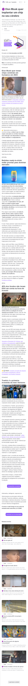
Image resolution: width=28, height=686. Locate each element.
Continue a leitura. (7, 280)
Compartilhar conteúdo (14, 486)
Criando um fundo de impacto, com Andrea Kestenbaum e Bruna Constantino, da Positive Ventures (14, 372)
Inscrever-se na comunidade (14, 514)
